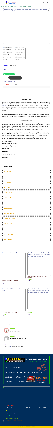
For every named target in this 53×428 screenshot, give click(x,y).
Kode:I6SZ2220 (6, 91)
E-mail (8, 416)
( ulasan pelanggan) (13, 65)
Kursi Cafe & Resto (9, 6)
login (10, 346)
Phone (7, 410)
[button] (48, 10)
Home (2, 6)
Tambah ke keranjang (15, 77)
